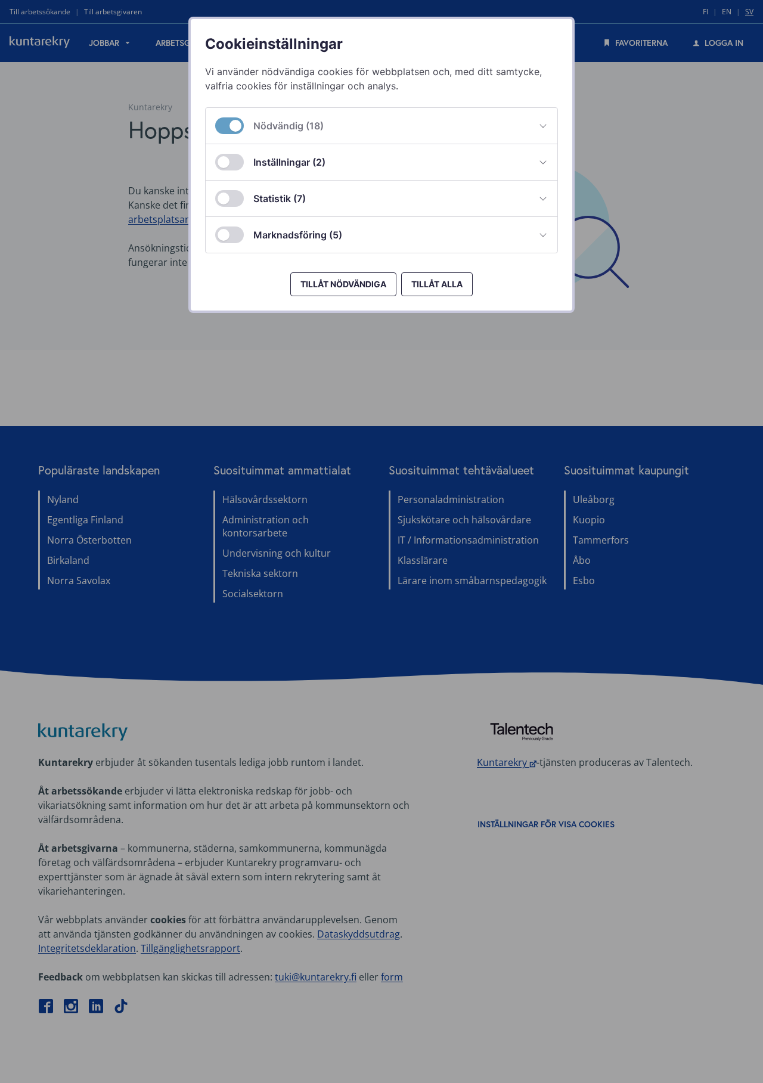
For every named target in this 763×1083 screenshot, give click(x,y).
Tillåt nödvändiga (343, 284)
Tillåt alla (437, 284)
